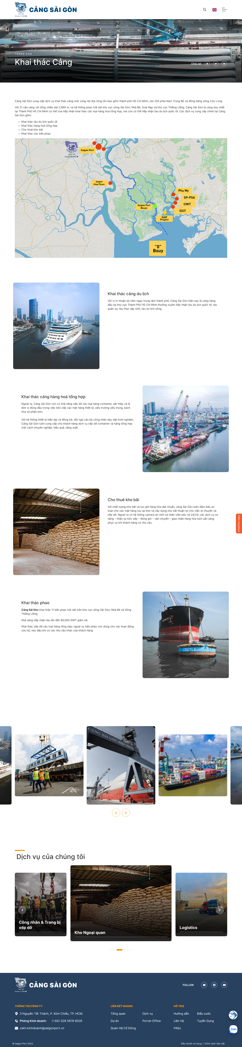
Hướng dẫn (181, 1013)
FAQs (177, 1028)
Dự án (115, 1021)
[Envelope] (204, 985)
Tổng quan (118, 1013)
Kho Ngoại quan (34, 927)
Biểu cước (204, 1013)
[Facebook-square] (214, 985)
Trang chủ (23, 53)
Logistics (83, 932)
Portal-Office (151, 1021)
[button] (207, 63)
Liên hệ (179, 1021)
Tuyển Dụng (205, 1021)
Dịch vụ (147, 1013)
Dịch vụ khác (192, 927)
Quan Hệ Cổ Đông (123, 1028)
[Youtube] (224, 985)
